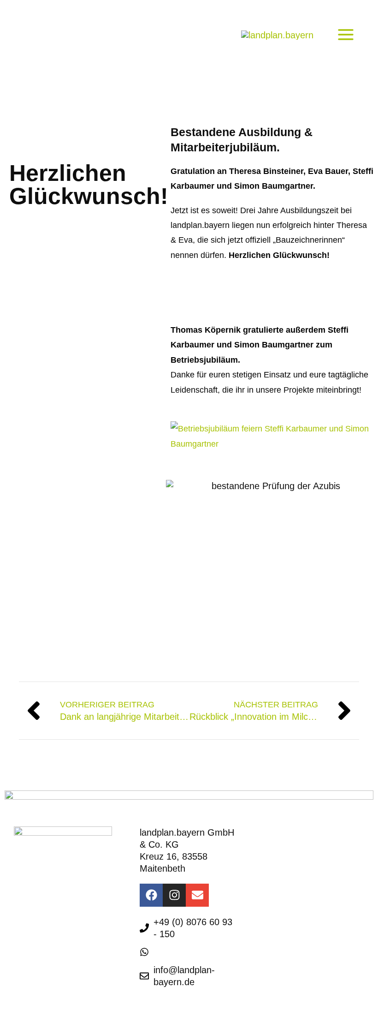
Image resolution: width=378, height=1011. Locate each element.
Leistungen (299, 837)
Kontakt (40, 938)
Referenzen (301, 879)
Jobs (285, 921)
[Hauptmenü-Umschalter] (346, 34)
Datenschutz (51, 917)
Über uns (295, 858)
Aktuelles (295, 900)
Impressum (47, 896)
